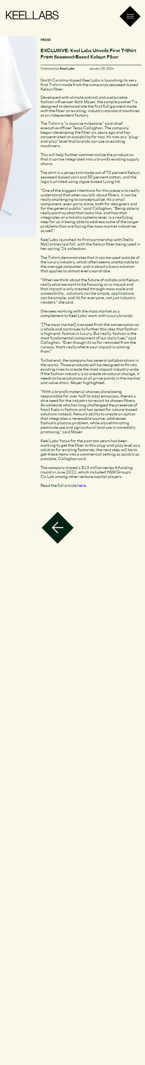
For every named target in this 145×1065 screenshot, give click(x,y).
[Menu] (130, 16)
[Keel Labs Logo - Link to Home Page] (32, 16)
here (81, 486)
